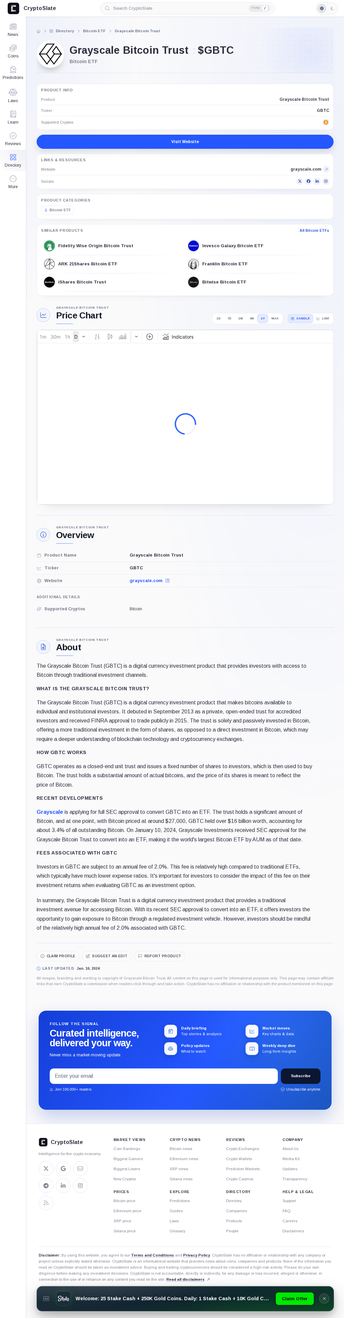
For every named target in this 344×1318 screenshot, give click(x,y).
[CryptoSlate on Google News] (63, 1168)
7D (229, 318)
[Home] (38, 31)
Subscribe (300, 1076)
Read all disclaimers (185, 1279)
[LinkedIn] (317, 181)
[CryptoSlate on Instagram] (80, 1185)
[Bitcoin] (325, 122)
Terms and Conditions (152, 1255)
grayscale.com (147, 580)
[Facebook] (308, 181)
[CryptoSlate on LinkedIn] (63, 1185)
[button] (13, 182)
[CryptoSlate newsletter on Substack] (80, 1168)
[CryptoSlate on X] (46, 1168)
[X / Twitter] (299, 181)
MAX (274, 318)
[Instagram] (325, 181)
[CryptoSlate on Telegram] (46, 1185)
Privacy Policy (196, 1255)
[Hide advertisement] (324, 1298)
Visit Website (185, 141)
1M (241, 318)
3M (252, 318)
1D (219, 318)
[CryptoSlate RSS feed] (46, 1202)
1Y (263, 318)
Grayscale (50, 812)
